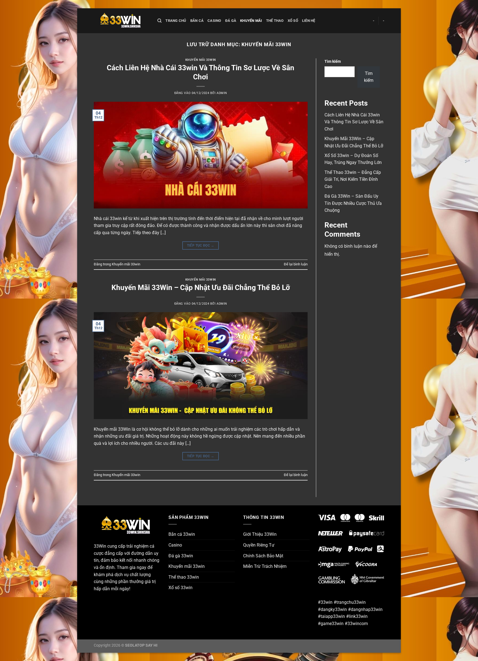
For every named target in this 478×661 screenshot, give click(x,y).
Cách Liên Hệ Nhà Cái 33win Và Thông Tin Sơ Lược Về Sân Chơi (353, 122)
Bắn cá (197, 21)
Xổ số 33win (180, 587)
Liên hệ (308, 21)
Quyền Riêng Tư (258, 545)
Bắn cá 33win (181, 534)
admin (222, 93)
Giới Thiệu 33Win (260, 534)
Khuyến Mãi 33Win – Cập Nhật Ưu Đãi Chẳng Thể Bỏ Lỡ (200, 287)
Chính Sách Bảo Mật (263, 555)
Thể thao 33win (183, 577)
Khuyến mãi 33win (200, 60)
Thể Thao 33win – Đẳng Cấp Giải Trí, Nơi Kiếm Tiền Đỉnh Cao (352, 179)
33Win (100, 546)
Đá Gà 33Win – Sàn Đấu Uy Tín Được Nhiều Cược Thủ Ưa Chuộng (353, 203)
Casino (214, 21)
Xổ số (293, 21)
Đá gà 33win (180, 555)
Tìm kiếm (332, 61)
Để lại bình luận (296, 264)
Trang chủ (175, 21)
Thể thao (275, 21)
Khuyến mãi (251, 21)
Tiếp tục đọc (200, 245)
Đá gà (230, 21)
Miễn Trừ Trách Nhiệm (265, 566)
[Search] (159, 20)
